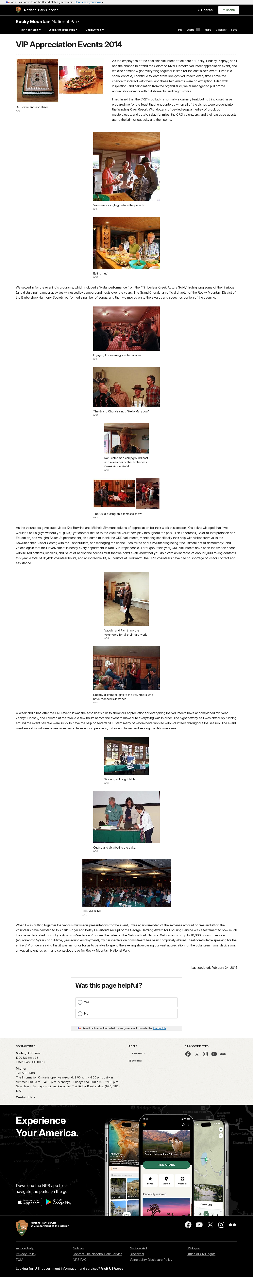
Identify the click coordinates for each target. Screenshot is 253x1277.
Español (136, 1060)
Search (206, 10)
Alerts (192, 29)
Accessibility (25, 1248)
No (86, 1013)
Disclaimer (137, 1254)
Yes (86, 1002)
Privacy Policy (26, 1254)
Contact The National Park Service (97, 1254)
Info (180, 29)
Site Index (138, 1053)
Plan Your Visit (29, 29)
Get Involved (93, 29)
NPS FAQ (80, 1260)
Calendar (221, 29)
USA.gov (193, 1248)
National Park (48, 21)
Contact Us (24, 1097)
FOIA (20, 1260)
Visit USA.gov (112, 1268)
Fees (234, 29)
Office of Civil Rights (201, 1254)
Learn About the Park (62, 29)
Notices (78, 1248)
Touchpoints (159, 1028)
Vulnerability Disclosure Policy (151, 1260)
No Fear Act (138, 1248)
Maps (208, 29)
